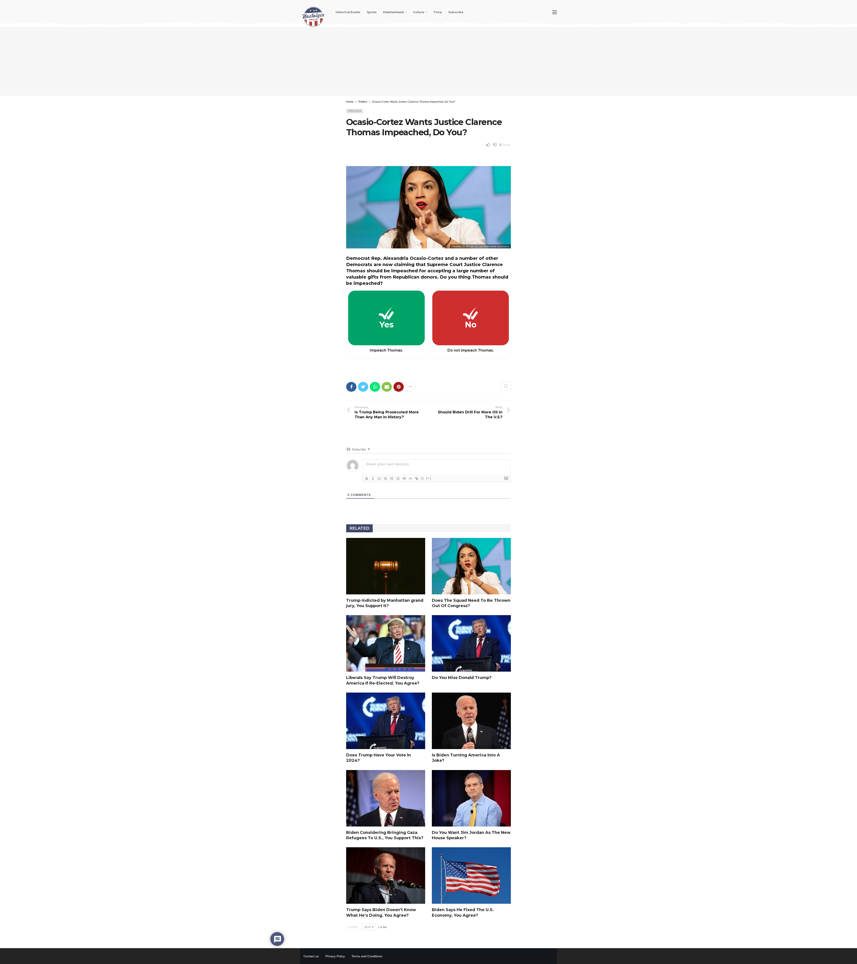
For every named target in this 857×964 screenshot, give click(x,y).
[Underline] (379, 478)
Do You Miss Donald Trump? (461, 677)
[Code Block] (410, 478)
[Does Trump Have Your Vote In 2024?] (385, 721)
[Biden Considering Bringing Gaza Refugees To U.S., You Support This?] (385, 798)
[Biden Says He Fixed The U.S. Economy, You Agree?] (471, 875)
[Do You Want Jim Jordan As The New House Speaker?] (471, 798)
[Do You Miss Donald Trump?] (471, 643)
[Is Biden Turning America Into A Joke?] (471, 721)
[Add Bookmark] (506, 386)
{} (422, 478)
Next (367, 927)
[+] (428, 478)
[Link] (417, 478)
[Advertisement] (428, 61)
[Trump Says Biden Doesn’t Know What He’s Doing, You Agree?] (385, 875)
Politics (354, 111)
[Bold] (367, 478)
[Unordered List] (398, 478)
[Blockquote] (404, 478)
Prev (354, 927)
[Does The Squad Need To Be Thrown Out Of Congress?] (471, 566)
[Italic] (373, 478)
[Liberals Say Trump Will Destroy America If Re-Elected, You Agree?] (385, 643)
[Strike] (385, 478)
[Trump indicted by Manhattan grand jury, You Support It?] (385, 566)
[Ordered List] (392, 478)
